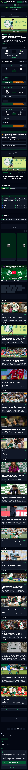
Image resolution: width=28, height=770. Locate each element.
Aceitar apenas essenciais (8, 765)
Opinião (15, 287)
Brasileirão (9, 287)
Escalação (8, 82)
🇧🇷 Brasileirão (5, 188)
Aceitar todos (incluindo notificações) (11, 762)
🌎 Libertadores (13, 188)
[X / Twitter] (15, 729)
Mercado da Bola (9, 219)
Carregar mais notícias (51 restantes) (14, 709)
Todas (3, 219)
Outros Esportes (10, 292)
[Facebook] (12, 729)
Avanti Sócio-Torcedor (6, 745)
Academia (3, 292)
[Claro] (16, 5)
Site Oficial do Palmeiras (6, 743)
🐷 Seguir (19, 1)
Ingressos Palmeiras (6, 744)
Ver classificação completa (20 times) (15, 209)
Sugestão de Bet (19, 82)
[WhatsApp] (24, 729)
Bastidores (17, 219)
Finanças (14, 290)
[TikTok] (21, 729)
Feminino (19, 290)
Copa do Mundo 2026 (5, 290)
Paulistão (3, 287)
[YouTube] (18, 729)
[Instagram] (8, 729)
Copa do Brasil (21, 287)
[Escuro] (13, 5)
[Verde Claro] (18, 5)
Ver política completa (14, 767)
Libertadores (23, 219)
